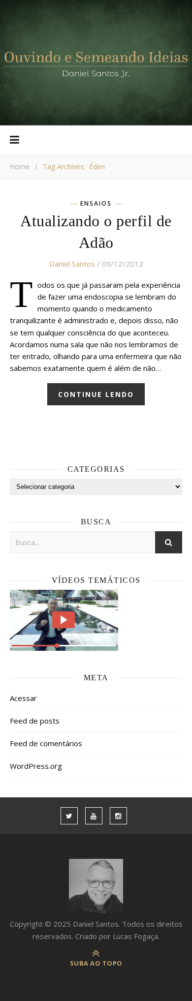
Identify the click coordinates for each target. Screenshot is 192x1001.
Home (20, 166)
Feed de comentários (46, 743)
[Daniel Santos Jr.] (96, 62)
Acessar (23, 698)
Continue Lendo (96, 394)
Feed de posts (35, 721)
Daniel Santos (72, 264)
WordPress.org (36, 766)
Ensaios (96, 204)
